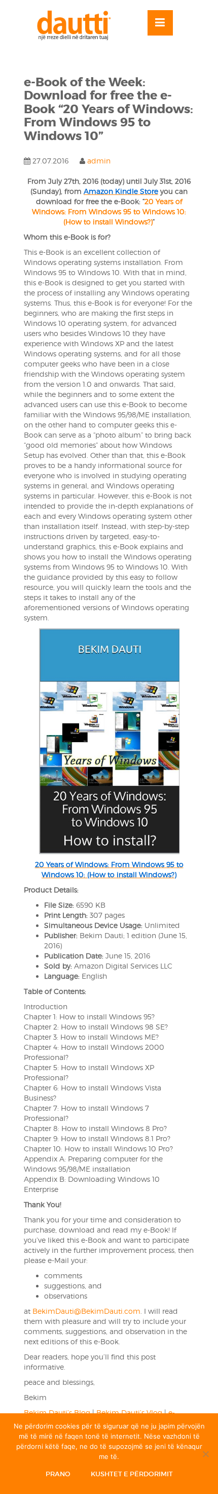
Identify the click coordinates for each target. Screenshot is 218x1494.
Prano (58, 1474)
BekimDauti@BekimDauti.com (86, 1311)
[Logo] (78, 25)
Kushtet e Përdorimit (132, 1474)
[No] (205, 1454)
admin (99, 160)
